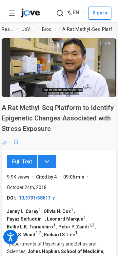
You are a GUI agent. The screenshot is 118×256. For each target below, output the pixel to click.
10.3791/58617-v (37, 198)
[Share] (4, 141)
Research (8, 29)
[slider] (38, 90)
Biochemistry (49, 29)
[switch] (70, 90)
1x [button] (99, 90)
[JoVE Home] (30, 13)
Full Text (22, 162)
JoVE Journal (29, 29)
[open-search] (60, 13)
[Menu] (47, 161)
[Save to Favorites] (16, 141)
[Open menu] (12, 13)
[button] (62, 65)
